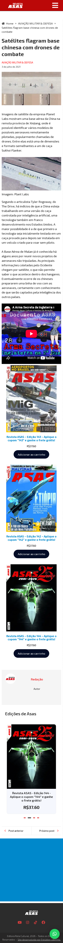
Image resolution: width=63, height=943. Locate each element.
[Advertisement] (31, 869)
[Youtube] (19, 922)
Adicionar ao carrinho (31, 454)
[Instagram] (27, 922)
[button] (44, 5)
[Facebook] (43, 922)
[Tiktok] (35, 922)
